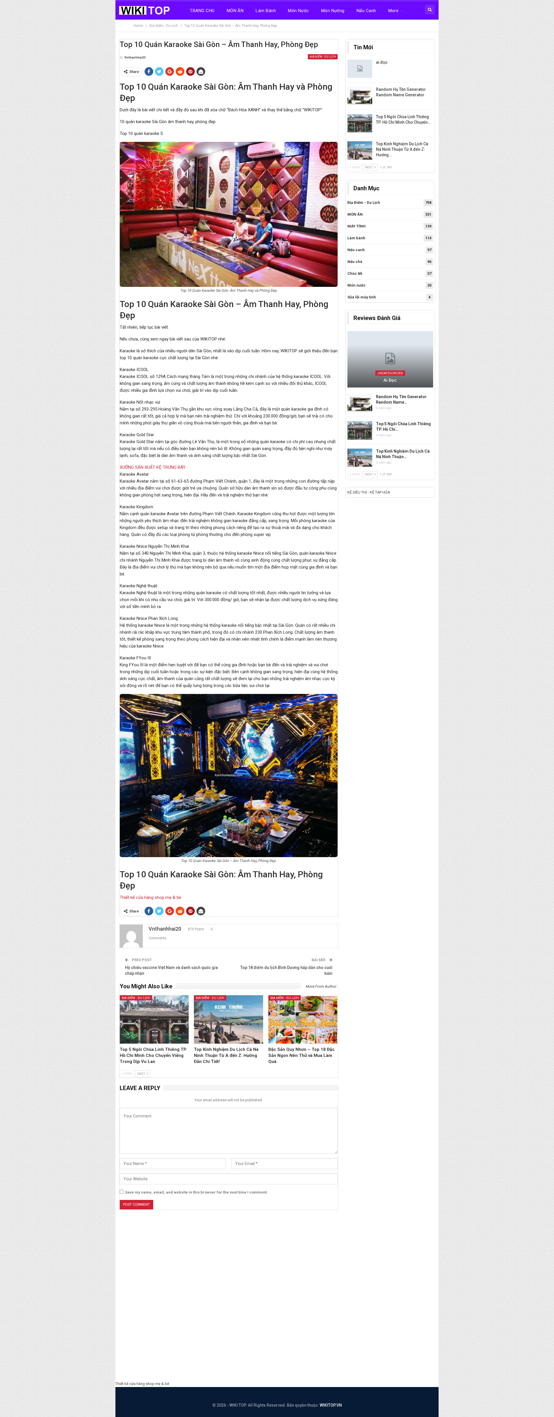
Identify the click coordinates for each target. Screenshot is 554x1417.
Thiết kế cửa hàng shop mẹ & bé (150, 897)
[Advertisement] (277, 1297)
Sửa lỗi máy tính (361, 297)
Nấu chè (354, 261)
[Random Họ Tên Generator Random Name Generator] (359, 96)
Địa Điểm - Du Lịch (323, 56)
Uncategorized (390, 373)
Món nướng (333, 10)
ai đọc (382, 62)
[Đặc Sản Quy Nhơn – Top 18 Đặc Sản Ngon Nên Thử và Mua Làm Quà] (303, 1019)
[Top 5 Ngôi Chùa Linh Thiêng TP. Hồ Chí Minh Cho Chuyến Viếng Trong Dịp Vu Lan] (154, 1019)
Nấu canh (366, 10)
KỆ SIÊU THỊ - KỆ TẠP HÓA (368, 492)
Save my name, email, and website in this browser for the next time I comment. (196, 1192)
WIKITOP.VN (331, 1405)
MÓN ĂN (235, 10)
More (393, 10)
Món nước (298, 10)
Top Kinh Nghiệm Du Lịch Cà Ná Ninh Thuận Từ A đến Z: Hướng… (402, 149)
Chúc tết (354, 273)
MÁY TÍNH (356, 226)
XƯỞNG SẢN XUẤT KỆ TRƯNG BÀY (153, 467)
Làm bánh (266, 10)
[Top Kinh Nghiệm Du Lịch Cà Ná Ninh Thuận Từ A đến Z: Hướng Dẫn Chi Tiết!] (228, 1019)
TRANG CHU (202, 10)
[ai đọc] (359, 69)
